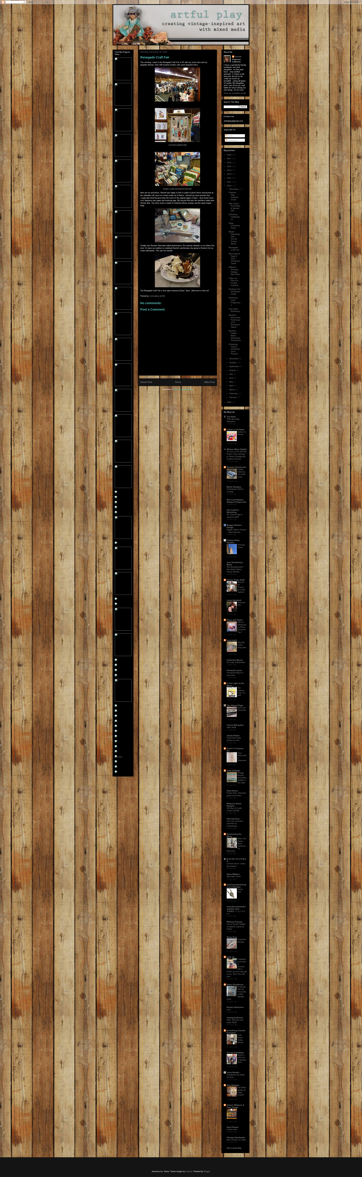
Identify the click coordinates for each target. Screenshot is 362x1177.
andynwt (189, 1171)
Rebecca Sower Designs (234, 804)
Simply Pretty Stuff (236, 580)
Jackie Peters (233, 735)
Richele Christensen (236, 467)
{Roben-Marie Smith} (236, 449)
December (234, 189)
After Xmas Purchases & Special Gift (234, 207)
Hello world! (231, 727)
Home (178, 382)
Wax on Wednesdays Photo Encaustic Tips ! (242, 627)
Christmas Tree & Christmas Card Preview (234, 349)
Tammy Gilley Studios (233, 541)
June (231, 378)
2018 (229, 155)
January (233, 397)
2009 (229, 402)
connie (238, 56)
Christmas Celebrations (234, 216)
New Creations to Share (236, 1140)
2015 (229, 166)
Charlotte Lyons (234, 670)
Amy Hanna (232, 791)
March (232, 389)
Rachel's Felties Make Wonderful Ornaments (235, 335)
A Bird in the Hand (235, 429)
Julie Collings (233, 770)
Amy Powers (233, 1127)
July (231, 374)
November (234, 358)
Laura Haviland (234, 600)
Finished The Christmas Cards (234, 291)
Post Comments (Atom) (183, 389)
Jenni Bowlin (233, 1072)
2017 (229, 158)
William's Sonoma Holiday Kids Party (234, 270)
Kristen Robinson (235, 1007)
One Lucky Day (234, 1148)
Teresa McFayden (235, 725)
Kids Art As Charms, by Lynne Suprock (241, 587)
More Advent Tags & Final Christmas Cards (234, 258)
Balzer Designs (234, 487)
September (234, 366)
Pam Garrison (233, 819)
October (233, 362)
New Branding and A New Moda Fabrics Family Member (235, 569)
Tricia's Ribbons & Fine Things (235, 1106)
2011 (229, 182)
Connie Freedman (235, 1052)
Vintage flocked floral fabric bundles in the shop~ (242, 778)
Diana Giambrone (235, 984)
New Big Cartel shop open (242, 645)
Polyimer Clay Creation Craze (233, 196)
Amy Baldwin (233, 1085)
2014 (229, 170)
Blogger (207, 1171)
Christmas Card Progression (234, 301)
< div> (119, 757)
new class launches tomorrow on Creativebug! (235, 823)
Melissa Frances (234, 922)
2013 (229, 174)
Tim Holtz (231, 417)
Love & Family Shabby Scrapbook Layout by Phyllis (236, 926)
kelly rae (231, 957)
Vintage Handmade (236, 1137)
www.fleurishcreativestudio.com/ (236, 907)
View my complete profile (235, 93)
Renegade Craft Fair (234, 248)
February (233, 393)
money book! (232, 1129)
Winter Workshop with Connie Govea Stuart (234, 238)
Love (229, 1009)
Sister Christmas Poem (234, 225)
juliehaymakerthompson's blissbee (236, 885)
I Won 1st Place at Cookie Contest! (233, 281)
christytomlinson (235, 1017)
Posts (230, 136)
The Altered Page (235, 705)
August (232, 370)
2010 (229, 186)
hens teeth (232, 640)
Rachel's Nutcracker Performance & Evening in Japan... (235, 321)
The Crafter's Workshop (233, 511)
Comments (232, 140)
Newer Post (146, 382)
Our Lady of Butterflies (236, 662)
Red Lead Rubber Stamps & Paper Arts (236, 501)
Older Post (209, 382)
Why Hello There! (234, 876)
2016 (229, 162)
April (231, 385)
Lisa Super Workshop (234, 310)
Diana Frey (232, 937)
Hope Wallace (233, 874)
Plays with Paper (235, 620)
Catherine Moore (235, 660)
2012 (229, 178)
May (231, 382)
